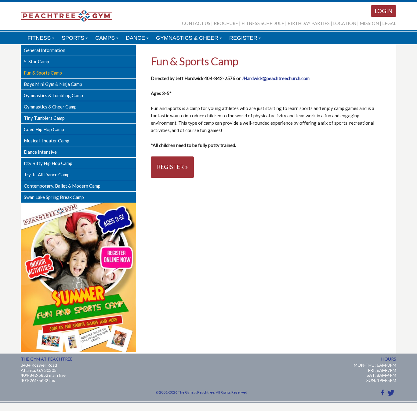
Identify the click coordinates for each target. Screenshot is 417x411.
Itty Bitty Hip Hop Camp (48, 163)
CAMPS (107, 39)
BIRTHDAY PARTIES (309, 23)
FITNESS (41, 39)
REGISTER (246, 39)
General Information (44, 50)
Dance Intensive (40, 152)
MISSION (369, 23)
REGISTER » (172, 166)
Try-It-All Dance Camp (47, 174)
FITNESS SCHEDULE (262, 23)
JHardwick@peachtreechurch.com (276, 78)
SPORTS (76, 39)
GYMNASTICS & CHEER (190, 39)
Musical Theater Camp (46, 140)
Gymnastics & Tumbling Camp (53, 95)
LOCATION (344, 23)
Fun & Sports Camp (43, 72)
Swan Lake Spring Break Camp (54, 197)
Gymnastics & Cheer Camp (50, 106)
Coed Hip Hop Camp (44, 129)
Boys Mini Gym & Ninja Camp (53, 84)
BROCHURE (226, 23)
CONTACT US (196, 23)
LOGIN (384, 11)
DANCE (138, 39)
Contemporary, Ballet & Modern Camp (62, 186)
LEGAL (389, 23)
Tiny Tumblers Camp (44, 118)
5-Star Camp (36, 61)
